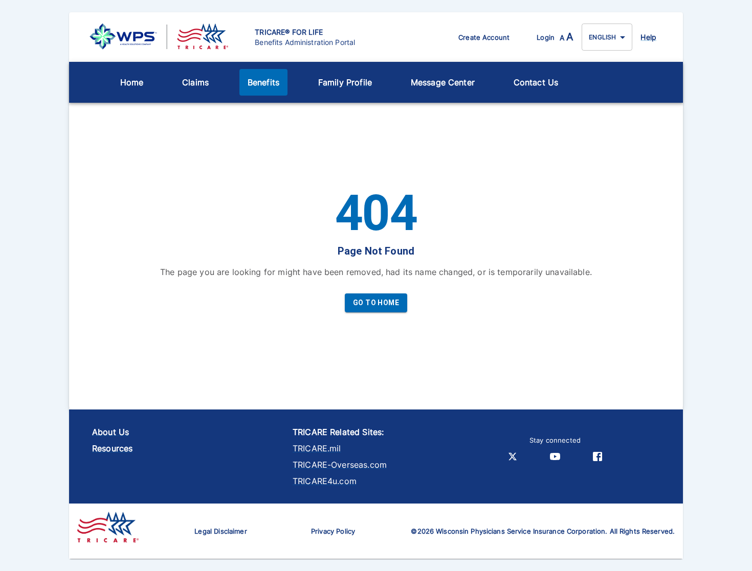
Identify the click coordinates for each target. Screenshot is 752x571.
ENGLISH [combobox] (602, 37)
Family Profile (345, 82)
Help (648, 37)
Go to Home (376, 303)
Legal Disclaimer (220, 531)
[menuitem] (132, 82)
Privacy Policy (333, 531)
